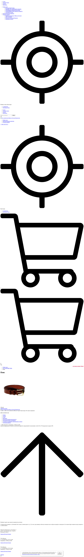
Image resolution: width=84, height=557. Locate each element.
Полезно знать (6, 2)
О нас (4, 1)
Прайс (4, 414)
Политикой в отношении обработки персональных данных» (31, 554)
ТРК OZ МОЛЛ (8, 16)
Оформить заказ (3, 408)
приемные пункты (9, 19)
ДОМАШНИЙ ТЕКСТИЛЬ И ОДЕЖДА (14, 11)
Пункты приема (6, 14)
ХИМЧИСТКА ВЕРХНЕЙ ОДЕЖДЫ (13, 9)
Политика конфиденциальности (9, 419)
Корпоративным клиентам (8, 13)
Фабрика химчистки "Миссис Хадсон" (13, 15)
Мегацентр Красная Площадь (11, 18)
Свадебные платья (9, 12)
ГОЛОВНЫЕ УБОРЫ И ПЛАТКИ (12, 10)
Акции (4, 3)
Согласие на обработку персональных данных (12, 421)
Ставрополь (5, 106)
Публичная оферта (7, 422)
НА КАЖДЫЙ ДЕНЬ (10, 8)
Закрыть (2, 554)
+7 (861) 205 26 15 (4, 124)
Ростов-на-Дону (6, 107)
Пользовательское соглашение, (9, 420)
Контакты (5, 4)
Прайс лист (5, 6)
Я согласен (59, 553)
